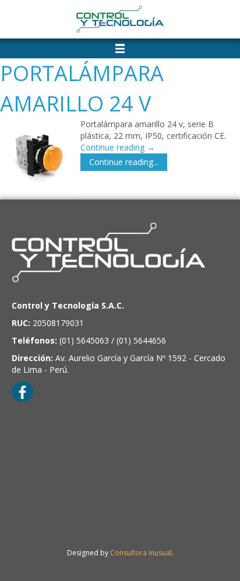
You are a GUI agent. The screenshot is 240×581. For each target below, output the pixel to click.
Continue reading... (123, 161)
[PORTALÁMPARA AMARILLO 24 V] (37, 155)
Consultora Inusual (141, 553)
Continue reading (117, 147)
